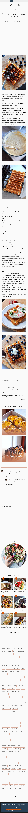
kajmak (23, 688)
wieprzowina (5, 785)
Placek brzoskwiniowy (20, 401)
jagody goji (9, 685)
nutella (20, 731)
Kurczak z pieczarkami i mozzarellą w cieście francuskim (7, 627)
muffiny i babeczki (6, 728)
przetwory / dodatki (12, 754)
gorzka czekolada (7, 380)
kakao (3, 691)
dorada (17, 671)
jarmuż (3, 688)
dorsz (22, 671)
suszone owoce (18, 765)
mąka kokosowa (21, 714)
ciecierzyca (14, 665)
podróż (23, 748)
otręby (12, 742)
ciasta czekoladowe (15, 662)
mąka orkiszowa (16, 380)
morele (11, 725)
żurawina (17, 791)
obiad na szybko (5, 734)
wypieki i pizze (5, 788)
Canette (10, 479)
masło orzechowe (15, 711)
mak (3, 705)
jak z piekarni (21, 685)
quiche (20, 754)
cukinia (19, 665)
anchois (9, 648)
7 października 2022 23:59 (20, 470)
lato (14, 702)
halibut (8, 682)
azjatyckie (20, 648)
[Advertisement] (14, 39)
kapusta (14, 691)
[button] (6, 8)
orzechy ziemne (5, 742)
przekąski (4, 754)
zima (3, 791)
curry (3, 668)
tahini (18, 771)
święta (14, 771)
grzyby (3, 682)
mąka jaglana (13, 714)
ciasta (8, 662)
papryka (23, 742)
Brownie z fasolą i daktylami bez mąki (19, 609)
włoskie (16, 785)
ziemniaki (20, 788)
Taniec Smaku (14, 5)
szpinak (19, 768)
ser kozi (4, 762)
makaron (8, 705)
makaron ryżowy (15, 705)
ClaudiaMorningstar (10, 470)
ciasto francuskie (6, 665)
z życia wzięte (13, 788)
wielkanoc (21, 782)
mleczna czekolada (16, 722)
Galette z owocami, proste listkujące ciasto (7, 609)
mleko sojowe (5, 725)
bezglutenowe (21, 651)
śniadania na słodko (6, 771)
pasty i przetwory (12, 745)
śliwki (24, 768)
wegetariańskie (5, 782)
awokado (14, 648)
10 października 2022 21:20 (19, 479)
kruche (3, 702)
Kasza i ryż (20, 694)
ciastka (23, 662)
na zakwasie (5, 383)
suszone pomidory (6, 768)
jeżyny (13, 688)
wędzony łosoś (14, 782)
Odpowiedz (7, 473)
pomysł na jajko (18, 751)
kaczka (18, 688)
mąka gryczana (5, 714)
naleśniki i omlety (6, 731)
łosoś (24, 702)
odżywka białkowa (14, 734)
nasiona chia (14, 731)
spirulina (11, 765)
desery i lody (5, 671)
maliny (21, 705)
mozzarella (17, 725)
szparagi (13, 768)
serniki (15, 762)
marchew (9, 708)
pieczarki (4, 748)
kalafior (8, 691)
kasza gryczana (13, 694)
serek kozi (10, 762)
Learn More (10, 810)
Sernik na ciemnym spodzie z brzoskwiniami (20, 626)
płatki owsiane (17, 748)
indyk (24, 682)
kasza (19, 691)
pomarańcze (4, 751)
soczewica (21, 762)
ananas (3, 648)
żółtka (11, 791)
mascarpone (15, 708)
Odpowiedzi (9, 476)
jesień (8, 688)
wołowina (22, 785)
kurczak (9, 702)
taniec (23, 771)
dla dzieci (12, 671)
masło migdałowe (5, 711)
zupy (7, 791)
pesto (19, 745)
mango (3, 708)
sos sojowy (4, 765)
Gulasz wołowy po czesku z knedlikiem (6, 592)
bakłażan (4, 651)
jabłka (3, 685)
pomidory (11, 751)
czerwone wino (16, 668)
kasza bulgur (5, 694)
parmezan (4, 745)
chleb (3, 662)
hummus (14, 682)
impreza (19, 682)
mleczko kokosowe (6, 722)
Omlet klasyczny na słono (19, 592)
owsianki (17, 742)
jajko (15, 685)
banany (9, 651)
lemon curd (19, 702)
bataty (14, 651)
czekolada (9, 668)
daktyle (23, 668)
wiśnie (11, 785)
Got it (18, 810)
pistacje (10, 748)
